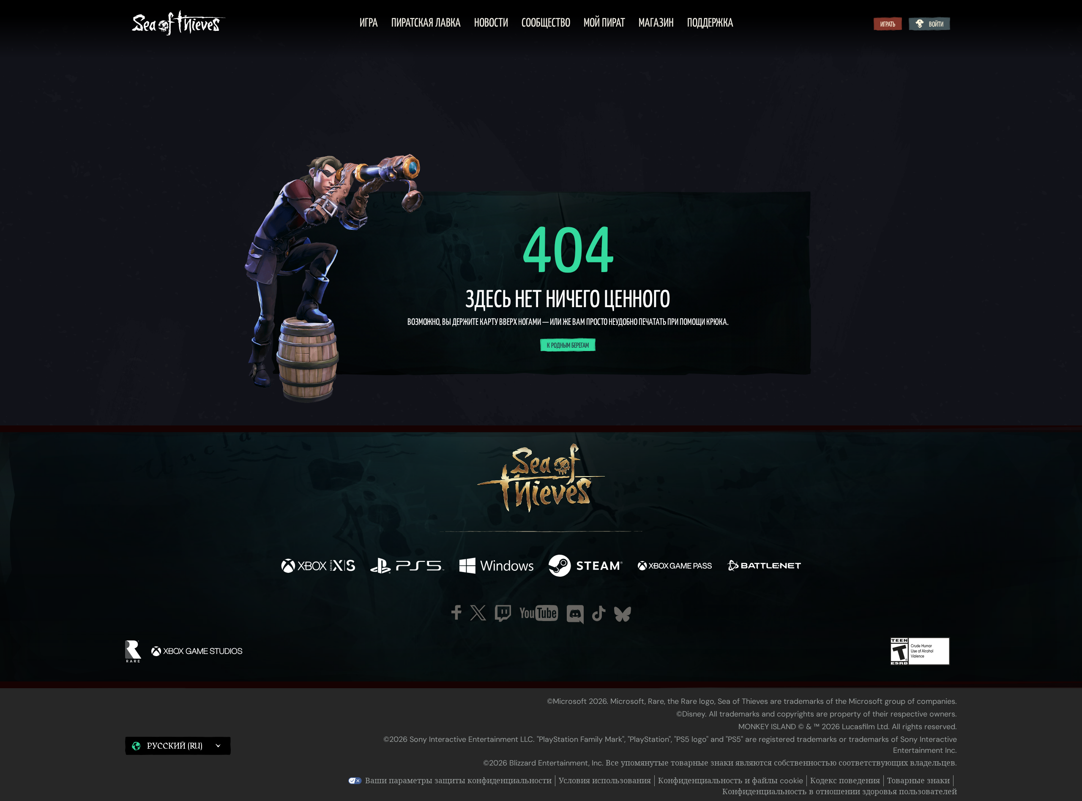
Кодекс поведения (845, 781)
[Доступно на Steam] (585, 566)
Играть (887, 24)
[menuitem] (368, 23)
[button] (178, 746)
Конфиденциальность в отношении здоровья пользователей (839, 792)
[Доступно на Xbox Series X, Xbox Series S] (318, 566)
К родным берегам (568, 345)
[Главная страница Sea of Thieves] (179, 23)
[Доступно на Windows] (496, 566)
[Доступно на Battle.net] (764, 566)
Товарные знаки (918, 781)
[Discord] (575, 614)
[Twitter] (478, 612)
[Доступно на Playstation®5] (407, 566)
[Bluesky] (622, 614)
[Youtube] (539, 613)
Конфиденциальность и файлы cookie (730, 781)
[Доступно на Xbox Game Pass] (675, 566)
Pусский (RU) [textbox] (174, 746)
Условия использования (605, 781)
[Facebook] (456, 612)
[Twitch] (503, 613)
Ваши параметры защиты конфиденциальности (458, 781)
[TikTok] (599, 613)
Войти (936, 24)
